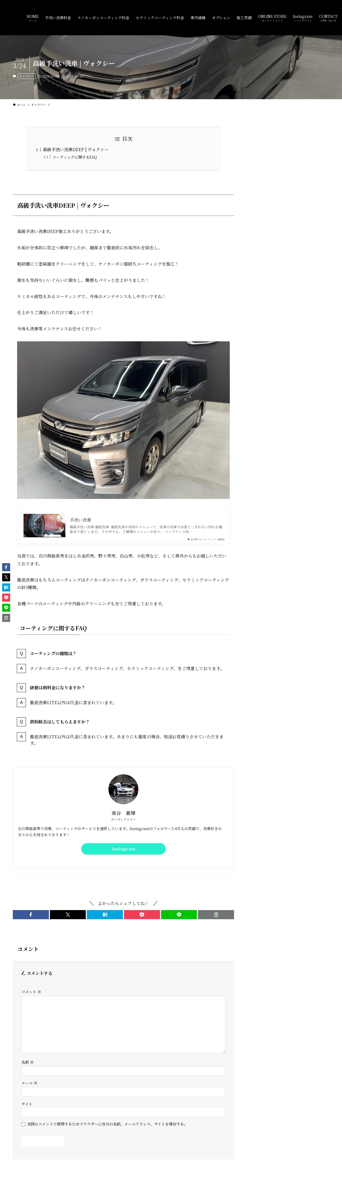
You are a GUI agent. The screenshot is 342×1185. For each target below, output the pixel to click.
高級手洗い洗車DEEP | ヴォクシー (76, 149)
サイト (26, 1104)
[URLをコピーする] (216, 914)
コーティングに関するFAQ (74, 157)
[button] (31, 914)
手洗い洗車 (80, 520)
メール (29, 1083)
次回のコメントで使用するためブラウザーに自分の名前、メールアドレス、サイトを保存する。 (107, 1124)
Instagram (123, 848)
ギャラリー (26, 76)
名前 (27, 1062)
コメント (31, 991)
